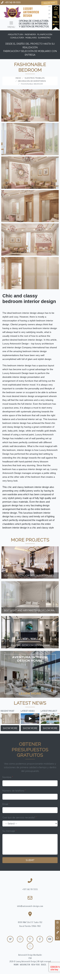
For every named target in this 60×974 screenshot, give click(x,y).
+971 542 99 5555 (30, 889)
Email (6, 804)
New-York (35, 965)
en (49, 7)
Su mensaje (9, 831)
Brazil (43, 965)
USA (30, 958)
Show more (10, 728)
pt (49, 14)
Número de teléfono (14, 790)
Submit (30, 860)
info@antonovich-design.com (30, 906)
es (49, 10)
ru (49, 18)
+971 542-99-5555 (13, 2)
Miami (16, 965)
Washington (25, 965)
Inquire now (49, 3)
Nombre (7, 777)
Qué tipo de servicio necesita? (19, 817)
